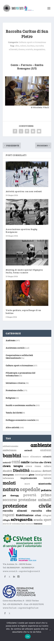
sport (47, 519)
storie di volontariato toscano (18, 523)
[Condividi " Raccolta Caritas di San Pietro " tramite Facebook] (15, 131)
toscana (38, 523)
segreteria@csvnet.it (29, 571)
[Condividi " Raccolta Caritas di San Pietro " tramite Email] (39, 131)
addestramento (10, 446)
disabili (7, 471)
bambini (12, 455)
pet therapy (11, 495)
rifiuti (38, 515)
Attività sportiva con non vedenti (24, 191)
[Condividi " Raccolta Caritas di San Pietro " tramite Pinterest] (27, 131)
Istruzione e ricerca (15, 382)
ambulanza (9, 450)
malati (9, 483)
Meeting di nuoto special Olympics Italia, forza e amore (24, 271)
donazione (36, 470)
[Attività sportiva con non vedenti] (27, 174)
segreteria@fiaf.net (28, 607)
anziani (45, 450)
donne (21, 49)
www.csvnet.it (10, 571)
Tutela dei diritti (14, 412)
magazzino (39, 49)
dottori (46, 471)
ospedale (30, 489)
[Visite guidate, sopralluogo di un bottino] (27, 293)
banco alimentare (32, 456)
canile (25, 462)
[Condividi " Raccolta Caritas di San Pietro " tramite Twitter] (21, 131)
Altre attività (12, 427)
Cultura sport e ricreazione (32, 42)
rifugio (6, 520)
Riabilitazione (24, 515)
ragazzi (8, 514)
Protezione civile (14, 390)
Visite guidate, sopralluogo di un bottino (23, 311)
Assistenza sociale (15, 347)
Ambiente (10, 340)
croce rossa (33, 466)
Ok (27, 636)
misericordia (44, 483)
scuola (38, 520)
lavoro (47, 477)
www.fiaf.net (9, 607)
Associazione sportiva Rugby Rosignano (21, 230)
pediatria (46, 490)
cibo (17, 45)
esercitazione (21, 474)
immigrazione (43, 474)
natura (11, 489)
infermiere (8, 478)
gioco (31, 474)
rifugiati (47, 515)
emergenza (8, 474)
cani (16, 461)
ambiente (41, 445)
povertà (29, 494)
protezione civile (27, 505)
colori (23, 45)
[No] (50, 629)
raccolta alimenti (15, 510)
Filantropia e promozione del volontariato (20, 374)
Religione (10, 397)
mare (27, 483)
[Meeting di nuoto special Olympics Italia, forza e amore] (27, 252)
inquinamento (29, 477)
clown (47, 462)
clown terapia (13, 466)
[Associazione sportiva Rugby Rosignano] (27, 212)
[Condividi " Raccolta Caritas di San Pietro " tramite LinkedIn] (33, 131)
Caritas (30, 45)
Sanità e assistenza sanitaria (20, 405)
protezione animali (34, 499)
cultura (47, 466)
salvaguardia (22, 519)
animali (28, 450)
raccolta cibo (41, 510)
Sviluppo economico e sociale (20, 420)
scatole (29, 49)
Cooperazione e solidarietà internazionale (19, 356)
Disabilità (21, 470)
